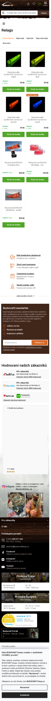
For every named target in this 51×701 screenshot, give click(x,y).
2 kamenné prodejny (25, 274)
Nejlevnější (20, 38)
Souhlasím (24, 695)
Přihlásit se (39, 342)
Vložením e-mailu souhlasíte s (22, 348)
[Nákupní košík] (39, 3)
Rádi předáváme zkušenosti (29, 255)
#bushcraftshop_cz (24, 489)
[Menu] (45, 4)
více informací (25, 579)
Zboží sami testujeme (26, 264)
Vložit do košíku (13, 89)
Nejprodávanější (42, 38)
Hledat (43, 13)
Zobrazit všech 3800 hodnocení (28, 388)
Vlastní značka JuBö (25, 285)
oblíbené (34, 3)
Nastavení (24, 687)
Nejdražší (30, 38)
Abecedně (6, 43)
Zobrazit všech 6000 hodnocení (28, 377)
